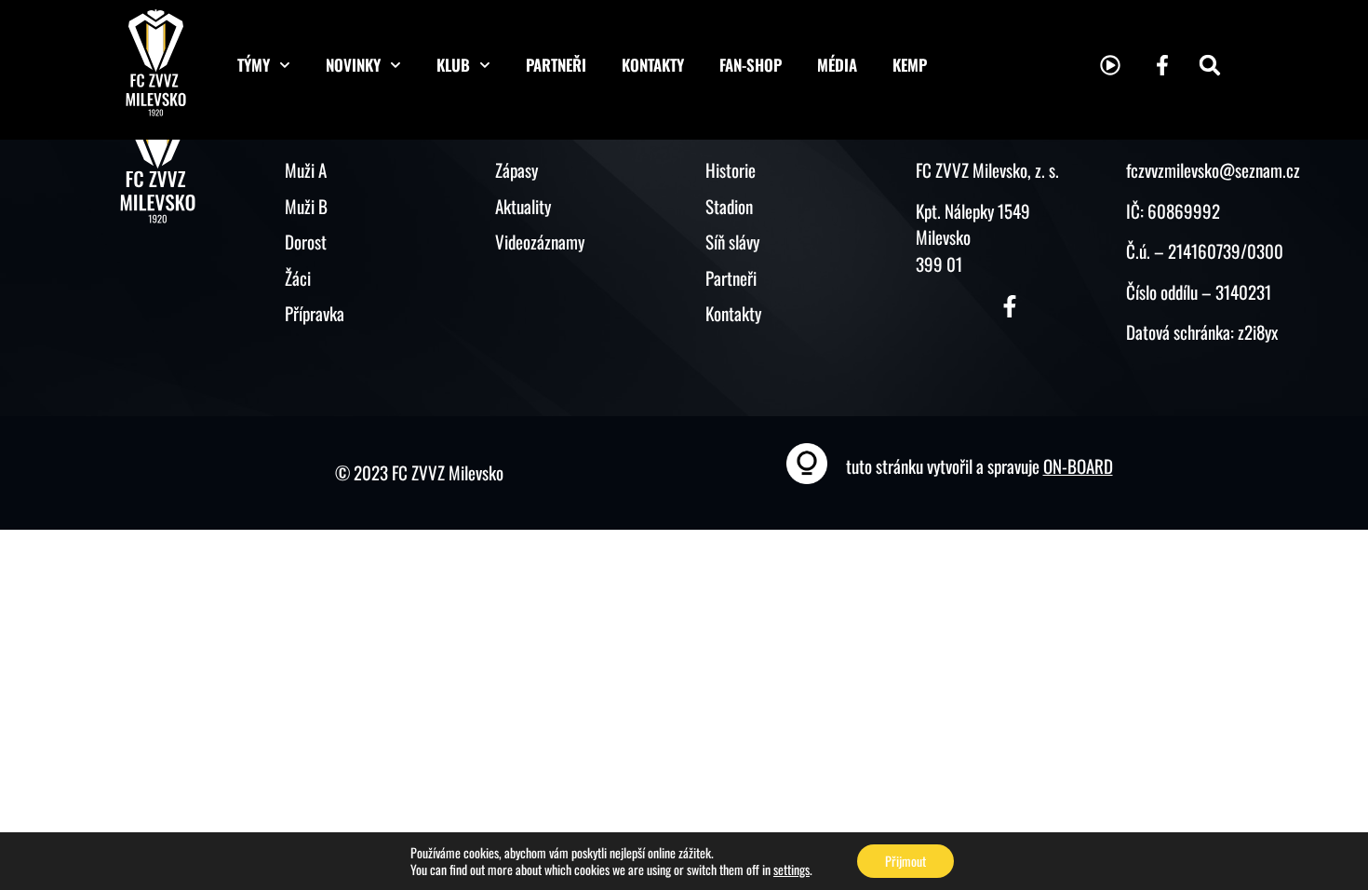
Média (837, 64)
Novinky (353, 64)
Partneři (556, 64)
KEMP (909, 64)
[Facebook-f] (1162, 65)
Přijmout (905, 860)
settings (791, 869)
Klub (453, 64)
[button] (1210, 65)
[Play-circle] (1110, 65)
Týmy (253, 64)
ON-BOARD (1078, 465)
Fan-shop (750, 64)
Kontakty (653, 64)
